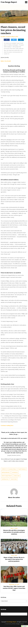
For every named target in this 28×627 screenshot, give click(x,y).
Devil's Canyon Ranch (7, 475)
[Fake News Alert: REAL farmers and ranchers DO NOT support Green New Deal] (14, 574)
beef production (5, 472)
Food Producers (22, 469)
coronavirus (15, 472)
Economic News (12, 469)
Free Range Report (9, 2)
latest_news (17, 475)
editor (3, 36)
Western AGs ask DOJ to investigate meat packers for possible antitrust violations (14, 532)
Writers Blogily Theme (18, 623)
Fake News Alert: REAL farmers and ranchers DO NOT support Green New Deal (14, 588)
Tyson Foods (14, 479)
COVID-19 (4, 469)
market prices (5, 479)
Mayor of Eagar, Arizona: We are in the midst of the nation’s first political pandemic (14, 559)
